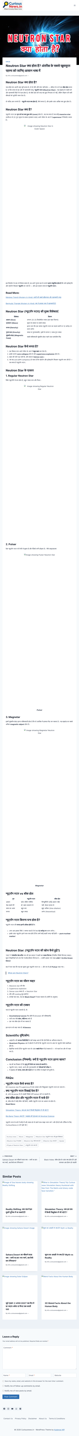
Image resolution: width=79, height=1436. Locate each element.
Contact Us (8, 1419)
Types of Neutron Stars (15, 1145)
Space (8, 61)
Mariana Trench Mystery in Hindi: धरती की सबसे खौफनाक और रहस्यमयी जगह (33, 297)
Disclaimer (32, 1419)
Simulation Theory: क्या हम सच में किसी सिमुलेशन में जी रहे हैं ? (27, 1110)
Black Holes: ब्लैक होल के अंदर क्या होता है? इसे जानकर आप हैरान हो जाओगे (60, 1159)
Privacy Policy (20, 1419)
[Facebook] (4, 1408)
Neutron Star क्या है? (50, 1141)
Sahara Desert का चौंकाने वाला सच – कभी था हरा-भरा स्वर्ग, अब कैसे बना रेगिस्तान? (20, 1159)
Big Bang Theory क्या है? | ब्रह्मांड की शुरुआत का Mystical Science (30, 1116)
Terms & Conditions (57, 1419)
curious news (11, 1137)
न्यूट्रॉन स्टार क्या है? (31, 1145)
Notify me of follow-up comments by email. (22, 1386)
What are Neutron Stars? (18, 973)
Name (6, 1375)
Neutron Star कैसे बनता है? (32, 1141)
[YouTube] (12, 1408)
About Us (43, 1419)
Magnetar (29, 1137)
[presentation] (19, 1192)
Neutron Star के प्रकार (14, 1141)
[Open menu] (75, 5)
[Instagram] (8, 1408)
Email (32, 1375)
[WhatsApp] (16, 1408)
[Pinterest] (20, 1408)
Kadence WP (59, 1430)
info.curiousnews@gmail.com (17, 75)
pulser (61, 1141)
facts (21, 1137)
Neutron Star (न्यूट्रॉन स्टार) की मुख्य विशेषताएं (49, 1137)
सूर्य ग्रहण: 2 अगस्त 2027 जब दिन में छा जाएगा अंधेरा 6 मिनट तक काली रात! (20, 1306)
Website (58, 1375)
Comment (8, 1348)
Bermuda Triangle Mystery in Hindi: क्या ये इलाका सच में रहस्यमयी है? (31, 303)
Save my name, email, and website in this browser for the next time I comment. (34, 1381)
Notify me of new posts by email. (18, 1391)
